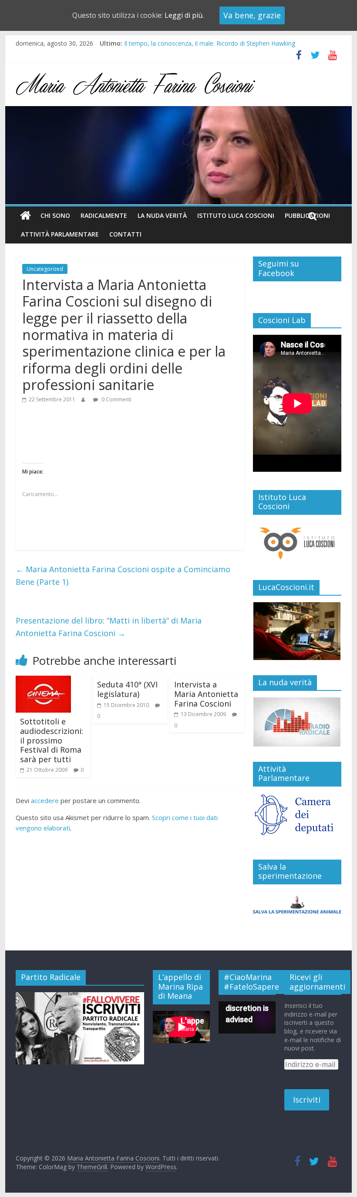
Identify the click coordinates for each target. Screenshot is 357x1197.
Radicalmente (104, 215)
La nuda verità (162, 215)
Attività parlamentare (60, 234)
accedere (45, 800)
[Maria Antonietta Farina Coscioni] (178, 111)
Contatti (125, 234)
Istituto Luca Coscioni (235, 215)
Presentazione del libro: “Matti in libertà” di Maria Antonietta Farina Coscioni (109, 626)
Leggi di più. (184, 15)
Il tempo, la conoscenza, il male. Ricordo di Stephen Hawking (209, 43)
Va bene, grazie (252, 15)
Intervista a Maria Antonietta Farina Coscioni (206, 693)
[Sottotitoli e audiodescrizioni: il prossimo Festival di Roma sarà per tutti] (43, 681)
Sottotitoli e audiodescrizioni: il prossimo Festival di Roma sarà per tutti (51, 740)
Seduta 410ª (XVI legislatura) (127, 689)
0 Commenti (115, 399)
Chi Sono (55, 215)
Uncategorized (45, 269)
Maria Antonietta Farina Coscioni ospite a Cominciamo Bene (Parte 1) (123, 575)
